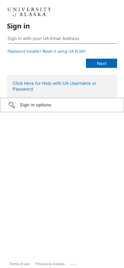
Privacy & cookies (50, 264)
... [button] (73, 263)
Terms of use (19, 264)
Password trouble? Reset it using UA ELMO (46, 51)
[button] (62, 105)
